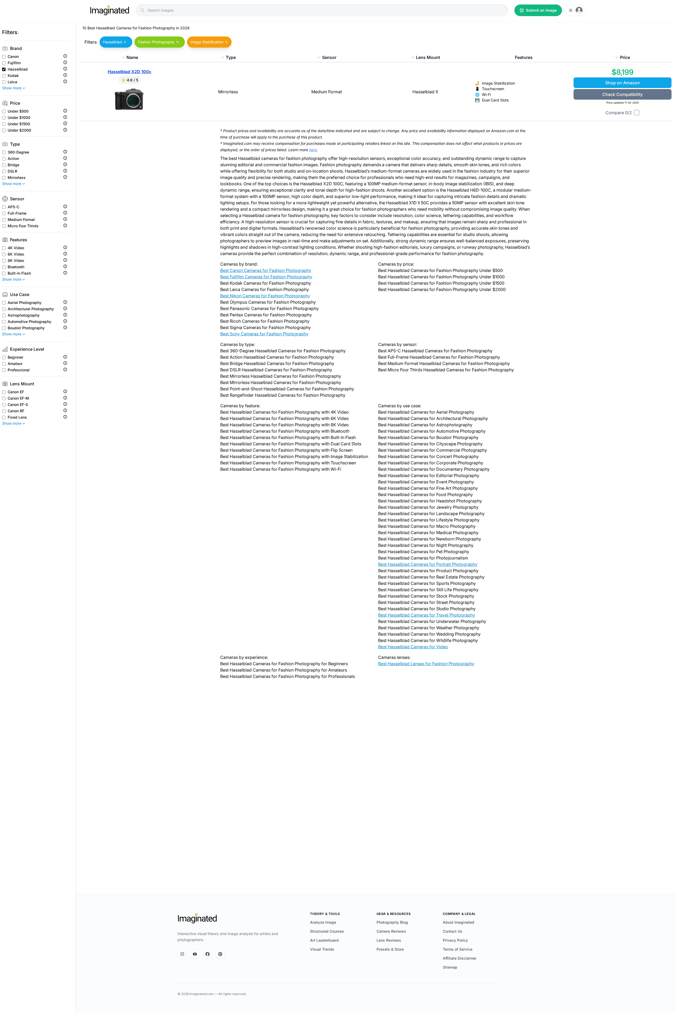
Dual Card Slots (495, 100)
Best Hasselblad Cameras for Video (413, 646)
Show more (11, 88)
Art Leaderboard (324, 940)
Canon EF (16, 392)
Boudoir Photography (26, 328)
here (313, 149)
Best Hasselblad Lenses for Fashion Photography (426, 663)
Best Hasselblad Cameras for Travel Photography (426, 615)
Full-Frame (17, 213)
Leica (12, 82)
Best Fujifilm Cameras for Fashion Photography (266, 276)
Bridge (13, 165)
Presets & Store (390, 949)
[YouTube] (195, 954)
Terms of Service (457, 949)
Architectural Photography (31, 309)
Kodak (13, 75)
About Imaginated (458, 922)
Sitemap (450, 967)
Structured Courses (327, 931)
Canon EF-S (18, 404)
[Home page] (109, 10)
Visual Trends (322, 949)
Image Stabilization (498, 83)
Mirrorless (17, 177)
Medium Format (21, 219)
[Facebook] (207, 954)
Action (13, 158)
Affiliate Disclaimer (459, 958)
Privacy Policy (455, 940)
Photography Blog (392, 922)
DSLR (12, 171)
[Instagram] (182, 954)
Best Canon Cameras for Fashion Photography (265, 270)
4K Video (16, 248)
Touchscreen (493, 88)
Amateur (15, 364)
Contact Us (452, 931)
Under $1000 (19, 117)
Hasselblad (18, 69)
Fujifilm (14, 63)
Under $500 (18, 111)
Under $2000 (19, 130)
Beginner (15, 357)
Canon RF (16, 411)
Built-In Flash (19, 273)
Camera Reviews (391, 931)
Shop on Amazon (622, 82)
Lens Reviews (389, 940)
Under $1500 (19, 124)
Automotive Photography (29, 321)
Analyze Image (323, 922)
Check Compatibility (622, 94)
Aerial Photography (24, 302)
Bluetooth (16, 267)
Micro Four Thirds (23, 226)
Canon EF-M (18, 398)
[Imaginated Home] (197, 918)
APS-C (13, 207)
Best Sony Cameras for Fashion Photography (264, 333)
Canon (13, 56)
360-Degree (18, 152)
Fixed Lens (17, 417)
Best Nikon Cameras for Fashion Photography (265, 295)
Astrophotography (24, 315)
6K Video (16, 254)
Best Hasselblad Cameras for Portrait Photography (427, 564)
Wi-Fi (486, 94)
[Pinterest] (220, 954)
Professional (19, 370)
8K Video (16, 260)
